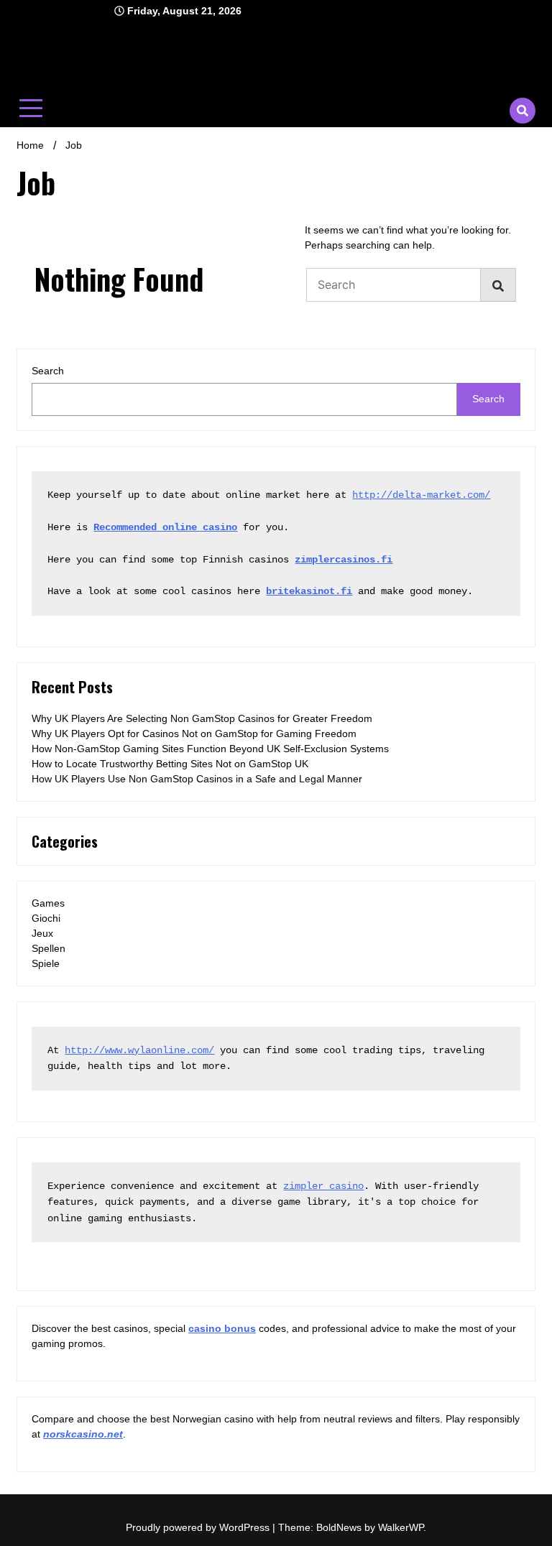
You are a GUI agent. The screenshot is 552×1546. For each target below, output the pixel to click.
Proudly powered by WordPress (199, 1527)
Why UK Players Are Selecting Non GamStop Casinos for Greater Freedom (202, 718)
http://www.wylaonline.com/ (139, 1050)
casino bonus (222, 1328)
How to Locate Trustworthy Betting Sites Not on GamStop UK (170, 763)
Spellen (48, 948)
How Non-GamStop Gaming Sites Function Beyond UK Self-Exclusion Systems (210, 748)
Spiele (46, 963)
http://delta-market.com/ (421, 495)
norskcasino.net (83, 1434)
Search (48, 370)
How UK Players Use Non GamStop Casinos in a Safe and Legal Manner (197, 778)
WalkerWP (400, 1527)
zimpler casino (323, 1186)
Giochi (46, 918)
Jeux (42, 933)
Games (48, 903)
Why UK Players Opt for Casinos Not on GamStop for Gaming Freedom (194, 733)
